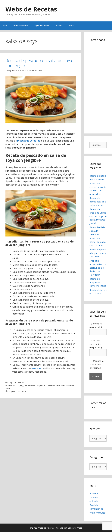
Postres (59, 25)
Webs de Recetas (31, 9)
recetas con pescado (37, 385)
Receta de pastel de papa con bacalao (97, 242)
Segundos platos (41, 25)
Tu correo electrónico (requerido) (95, 344)
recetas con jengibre (17, 385)
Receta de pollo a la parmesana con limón (97, 253)
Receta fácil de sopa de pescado (97, 231)
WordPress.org (97, 512)
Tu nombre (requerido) (95, 325)
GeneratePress (74, 527)
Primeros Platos (20, 25)
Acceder (93, 493)
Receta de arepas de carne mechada (97, 282)
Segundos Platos (16, 382)
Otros (71, 25)
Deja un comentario (17, 391)
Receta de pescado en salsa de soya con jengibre (38, 63)
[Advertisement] (98, 87)
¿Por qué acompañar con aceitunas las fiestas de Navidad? (97, 267)
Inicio (5, 25)
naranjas (36, 368)
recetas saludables (56, 385)
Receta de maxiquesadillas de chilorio (98, 201)
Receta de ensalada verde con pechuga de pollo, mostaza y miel (98, 216)
